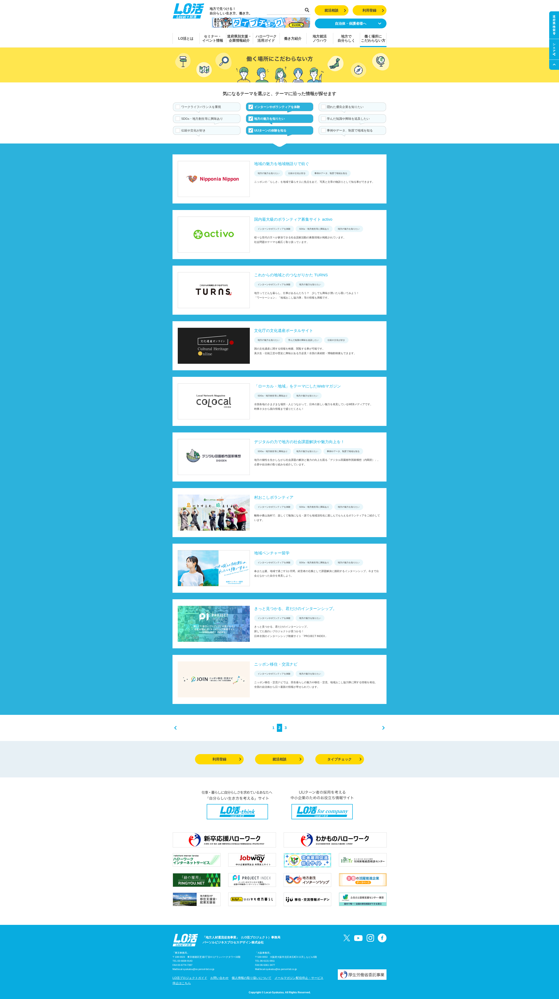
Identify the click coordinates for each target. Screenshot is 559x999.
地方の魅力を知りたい (269, 118)
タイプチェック (339, 759)
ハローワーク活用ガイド (266, 38)
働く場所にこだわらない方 (373, 38)
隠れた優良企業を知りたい (345, 107)
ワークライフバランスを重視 (201, 107)
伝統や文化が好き (193, 130)
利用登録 (369, 10)
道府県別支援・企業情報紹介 (239, 38)
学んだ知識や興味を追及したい (348, 118)
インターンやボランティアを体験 (277, 107)
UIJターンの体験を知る (270, 130)
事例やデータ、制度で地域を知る (350, 130)
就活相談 (331, 10)
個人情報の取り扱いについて (251, 978)
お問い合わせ (219, 978)
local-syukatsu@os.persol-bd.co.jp (195, 969)
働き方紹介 (293, 38)
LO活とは (185, 38)
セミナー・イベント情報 (212, 38)
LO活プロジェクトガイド (190, 978)
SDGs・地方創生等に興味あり (202, 118)
